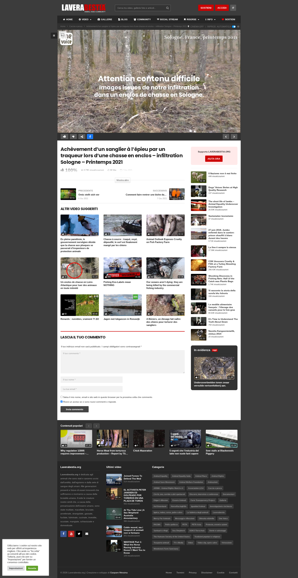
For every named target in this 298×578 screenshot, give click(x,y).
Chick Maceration (142, 450)
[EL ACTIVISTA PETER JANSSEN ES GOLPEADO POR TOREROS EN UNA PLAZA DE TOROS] (114, 493)
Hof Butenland (160, 506)
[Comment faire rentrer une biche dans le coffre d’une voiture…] (155, 195)
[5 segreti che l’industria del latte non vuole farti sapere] (185, 438)
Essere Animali (179, 500)
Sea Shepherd (178, 531)
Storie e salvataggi (217, 531)
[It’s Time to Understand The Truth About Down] (198, 321)
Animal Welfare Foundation (191, 482)
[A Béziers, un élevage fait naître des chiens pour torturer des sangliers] (165, 305)
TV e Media (178, 543)
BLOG (124, 19)
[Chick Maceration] (149, 438)
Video (190, 543)
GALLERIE (106, 19)
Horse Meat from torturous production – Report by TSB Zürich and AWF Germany (112, 452)
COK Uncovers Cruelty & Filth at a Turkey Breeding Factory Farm (222, 264)
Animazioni (212, 482)
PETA (184, 525)
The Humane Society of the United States (172, 537)
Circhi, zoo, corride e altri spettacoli (169, 494)
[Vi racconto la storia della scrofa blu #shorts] (198, 294)
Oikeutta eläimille (206, 518)
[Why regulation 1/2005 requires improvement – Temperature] (76, 438)
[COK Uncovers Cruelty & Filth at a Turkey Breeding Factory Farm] (198, 265)
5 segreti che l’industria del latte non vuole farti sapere (184, 452)
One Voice (223, 518)
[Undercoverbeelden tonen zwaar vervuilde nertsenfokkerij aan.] (214, 368)
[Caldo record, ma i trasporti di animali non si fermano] (114, 531)
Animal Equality (160, 476)
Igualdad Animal (198, 506)
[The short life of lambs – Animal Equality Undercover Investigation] (198, 205)
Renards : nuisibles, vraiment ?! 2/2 (80, 319)
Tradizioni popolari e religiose (207, 537)
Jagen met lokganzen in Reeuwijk (122, 319)
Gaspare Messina (119, 572)
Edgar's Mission (161, 500)
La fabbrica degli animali (197, 512)
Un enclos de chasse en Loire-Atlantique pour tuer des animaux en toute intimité (79, 285)
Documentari (228, 494)
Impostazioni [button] (16, 568)
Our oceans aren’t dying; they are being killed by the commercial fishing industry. (164, 285)
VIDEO (85, 19)
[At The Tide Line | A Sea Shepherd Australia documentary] (114, 514)
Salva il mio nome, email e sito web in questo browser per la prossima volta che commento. (108, 397)
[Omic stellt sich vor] (90, 195)
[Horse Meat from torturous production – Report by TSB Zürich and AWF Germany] (113, 438)
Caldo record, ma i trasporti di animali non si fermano (134, 530)
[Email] (87, 534)
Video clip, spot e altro (207, 543)
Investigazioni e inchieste (221, 506)
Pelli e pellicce (171, 525)
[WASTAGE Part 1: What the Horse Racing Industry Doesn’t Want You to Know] (114, 546)
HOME (69, 19)
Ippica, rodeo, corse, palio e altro (168, 512)
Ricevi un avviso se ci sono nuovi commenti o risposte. (90, 402)
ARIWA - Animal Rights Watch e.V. (168, 488)
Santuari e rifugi (161, 531)
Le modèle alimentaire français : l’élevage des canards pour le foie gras (221, 307)
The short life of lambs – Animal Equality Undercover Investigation (223, 204)
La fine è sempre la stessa (222, 247)
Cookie (220, 572)
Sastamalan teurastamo (220, 216)
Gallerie (222, 500)
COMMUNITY (144, 19)
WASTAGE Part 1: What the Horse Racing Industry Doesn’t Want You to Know (134, 547)
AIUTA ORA (214, 158)
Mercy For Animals (162, 518)
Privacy (193, 572)
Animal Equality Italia (181, 476)
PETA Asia (196, 525)
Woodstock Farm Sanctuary (166, 549)
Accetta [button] (32, 568)
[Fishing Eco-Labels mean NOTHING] (123, 268)
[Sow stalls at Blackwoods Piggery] (221, 438)
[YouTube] (71, 534)
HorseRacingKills (178, 506)
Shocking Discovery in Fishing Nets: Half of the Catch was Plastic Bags (221, 279)
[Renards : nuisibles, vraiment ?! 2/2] (80, 305)
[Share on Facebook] (90, 136)
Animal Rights (218, 476)
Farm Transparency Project (203, 500)
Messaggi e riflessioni (184, 518)
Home (62, 26)
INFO (210, 19)
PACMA (157, 525)
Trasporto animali (161, 543)
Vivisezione (227, 543)
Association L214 (195, 488)
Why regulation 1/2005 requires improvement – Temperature (73, 452)
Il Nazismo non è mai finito (222, 173)
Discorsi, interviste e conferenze (204, 494)
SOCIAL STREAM (169, 19)
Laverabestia (219, 512)
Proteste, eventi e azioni (216, 525)
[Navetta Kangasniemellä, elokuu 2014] (198, 335)
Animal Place (201, 476)
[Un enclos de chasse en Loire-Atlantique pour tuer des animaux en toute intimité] (80, 268)
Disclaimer (206, 572)
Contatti (233, 572)
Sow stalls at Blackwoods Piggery (220, 452)
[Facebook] (63, 534)
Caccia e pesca (75, 26)
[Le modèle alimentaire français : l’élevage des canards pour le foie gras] (198, 308)
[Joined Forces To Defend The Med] (114, 479)
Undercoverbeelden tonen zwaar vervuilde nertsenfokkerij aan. (211, 384)
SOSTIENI (229, 19)
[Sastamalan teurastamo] (198, 220)
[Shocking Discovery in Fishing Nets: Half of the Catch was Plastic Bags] (198, 280)
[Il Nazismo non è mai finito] (198, 177)
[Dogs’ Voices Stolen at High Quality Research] (198, 191)
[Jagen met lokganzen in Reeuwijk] (123, 305)
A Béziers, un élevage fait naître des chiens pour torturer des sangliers (163, 322)
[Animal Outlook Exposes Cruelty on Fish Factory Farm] (165, 225)
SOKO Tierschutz (197, 531)
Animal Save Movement (164, 482)
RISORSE (191, 19)
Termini (180, 572)
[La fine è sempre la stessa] (198, 251)
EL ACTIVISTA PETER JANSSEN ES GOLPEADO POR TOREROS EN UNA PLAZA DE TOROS (135, 495)
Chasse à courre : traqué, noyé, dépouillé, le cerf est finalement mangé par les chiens (120, 242)
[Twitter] (79, 534)
